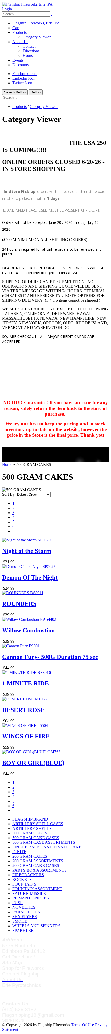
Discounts (20, 65)
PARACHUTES (26, 912)
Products (19, 32)
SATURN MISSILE (29, 893)
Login (7, 9)
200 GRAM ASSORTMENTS (37, 861)
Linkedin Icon (23, 78)
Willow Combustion (28, 630)
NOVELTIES (23, 907)
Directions (31, 51)
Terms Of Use (82, 1025)
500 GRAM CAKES (29, 833)
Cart (15, 28)
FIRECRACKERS (28, 875)
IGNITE (19, 851)
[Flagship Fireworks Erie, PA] (27, 4)
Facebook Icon (24, 73)
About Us (20, 41)
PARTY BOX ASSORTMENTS (39, 870)
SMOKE (19, 921)
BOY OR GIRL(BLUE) (33, 762)
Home (7, 464)
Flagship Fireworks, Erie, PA (36, 23)
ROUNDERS (19, 603)
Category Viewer (37, 37)
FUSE (17, 902)
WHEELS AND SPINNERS (36, 926)
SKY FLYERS (24, 916)
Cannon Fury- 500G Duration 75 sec (50, 657)
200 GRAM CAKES (29, 856)
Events (17, 60)
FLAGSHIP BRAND (30, 819)
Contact (29, 46)
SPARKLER (23, 930)
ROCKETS (22, 879)
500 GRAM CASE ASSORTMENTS (43, 842)
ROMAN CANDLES (30, 898)
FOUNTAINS (24, 884)
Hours (28, 55)
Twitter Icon (22, 83)
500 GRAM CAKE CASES (35, 838)
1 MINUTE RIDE (25, 683)
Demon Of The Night (30, 577)
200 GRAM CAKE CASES (35, 865)
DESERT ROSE (23, 710)
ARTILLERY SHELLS (32, 828)
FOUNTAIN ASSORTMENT (37, 889)
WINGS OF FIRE (26, 736)
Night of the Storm (26, 551)
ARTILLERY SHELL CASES (37, 824)
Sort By (8, 494)
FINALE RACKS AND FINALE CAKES (48, 847)
